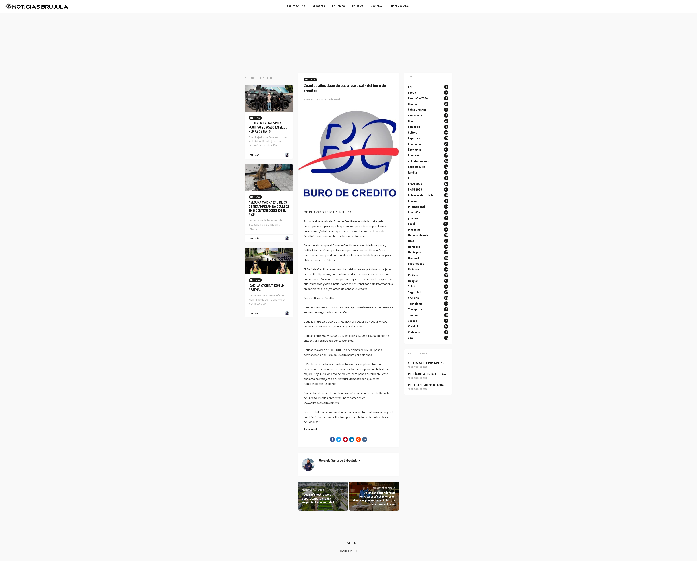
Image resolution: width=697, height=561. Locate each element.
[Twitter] (348, 543)
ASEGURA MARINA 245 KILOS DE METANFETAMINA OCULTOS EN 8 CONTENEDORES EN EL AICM (269, 208)
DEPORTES (318, 6)
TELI (355, 550)
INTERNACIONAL (400, 6)
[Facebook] (343, 543)
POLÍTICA (357, 6)
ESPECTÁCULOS (296, 6)
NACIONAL (377, 6)
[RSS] (354, 543)
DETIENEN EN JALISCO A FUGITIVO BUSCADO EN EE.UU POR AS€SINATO (268, 127)
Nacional (310, 79)
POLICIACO (338, 6)
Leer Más (254, 155)
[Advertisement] (348, 40)
